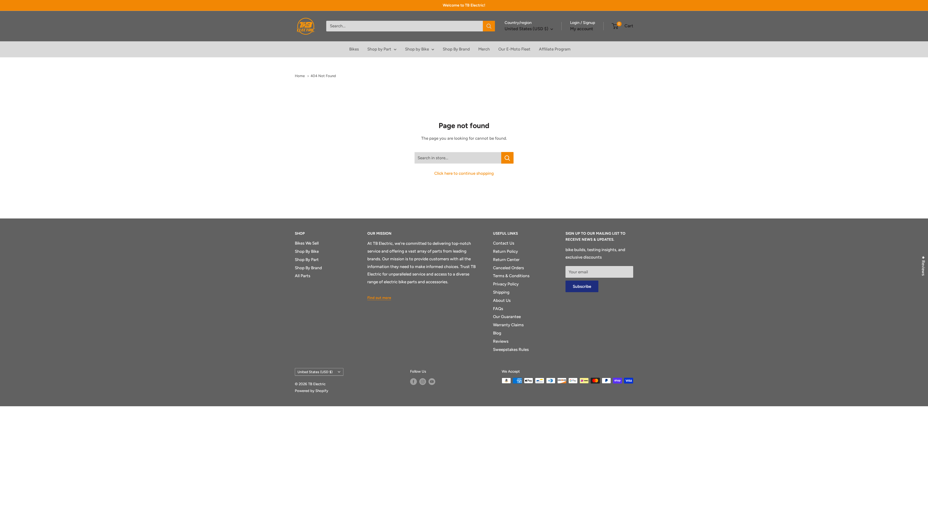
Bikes (354, 49)
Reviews (500, 341)
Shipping (501, 292)
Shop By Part (307, 259)
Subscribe (582, 286)
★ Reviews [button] (923, 266)
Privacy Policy (506, 284)
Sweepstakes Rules (511, 349)
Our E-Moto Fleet (514, 49)
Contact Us (503, 243)
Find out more (379, 298)
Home (300, 76)
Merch (484, 49)
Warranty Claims (508, 324)
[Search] (489, 26)
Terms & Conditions (511, 275)
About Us (502, 300)
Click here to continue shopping (464, 173)
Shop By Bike (307, 251)
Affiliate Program (555, 49)
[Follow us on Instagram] (422, 381)
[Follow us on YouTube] (431, 381)
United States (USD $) (315, 372)
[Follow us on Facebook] (413, 381)
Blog (497, 333)
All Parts (302, 275)
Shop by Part (379, 49)
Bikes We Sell (307, 243)
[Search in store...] (507, 158)
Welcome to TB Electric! (464, 5)
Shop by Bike (417, 49)
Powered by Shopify (311, 391)
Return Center (506, 259)
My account (581, 28)
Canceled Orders (508, 267)
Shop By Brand (456, 49)
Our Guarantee (507, 316)
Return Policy (505, 251)
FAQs (498, 308)
